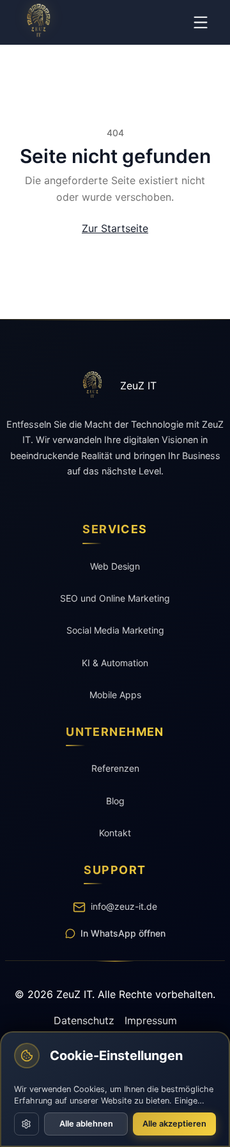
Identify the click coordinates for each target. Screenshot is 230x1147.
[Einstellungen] (26, 1123)
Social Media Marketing (115, 630)
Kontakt (115, 832)
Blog (115, 800)
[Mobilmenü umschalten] (200, 22)
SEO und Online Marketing (115, 598)
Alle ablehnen (86, 1123)
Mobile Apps (115, 694)
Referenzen (115, 768)
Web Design (115, 566)
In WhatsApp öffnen (122, 933)
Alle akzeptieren (174, 1123)
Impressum (151, 1020)
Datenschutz (84, 1020)
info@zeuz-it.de (124, 906)
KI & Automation (115, 662)
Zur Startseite (115, 228)
